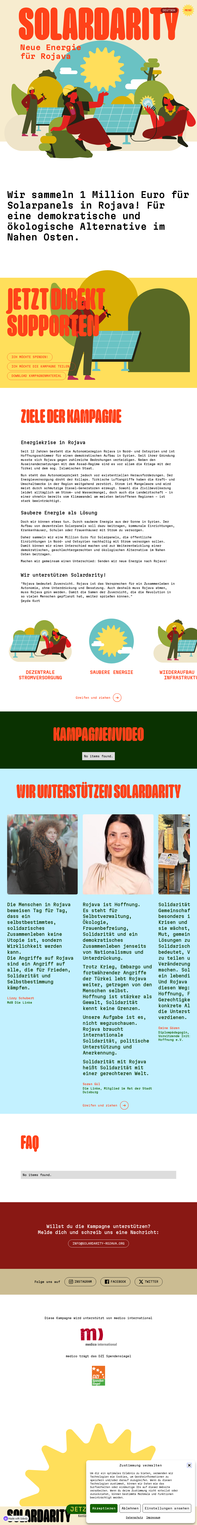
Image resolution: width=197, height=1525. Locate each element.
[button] (189, 1465)
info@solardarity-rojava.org (98, 1243)
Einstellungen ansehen (167, 1508)
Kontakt (84, 1515)
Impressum (153, 1517)
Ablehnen (130, 1508)
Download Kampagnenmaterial (37, 375)
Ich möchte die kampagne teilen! (41, 366)
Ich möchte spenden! (30, 357)
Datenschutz (134, 1517)
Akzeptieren (103, 1508)
